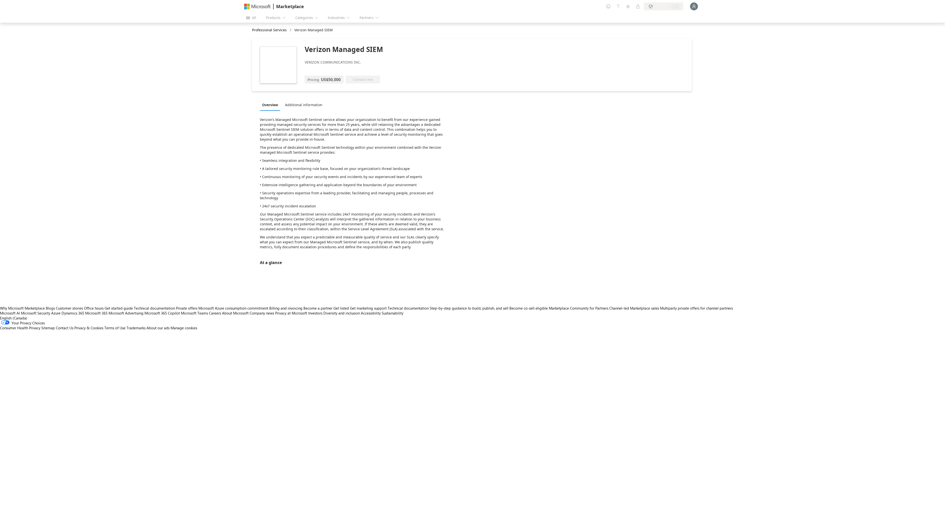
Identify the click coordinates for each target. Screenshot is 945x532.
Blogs (50, 308)
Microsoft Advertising (126, 313)
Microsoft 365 (96, 313)
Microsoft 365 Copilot (162, 313)
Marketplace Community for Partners (578, 308)
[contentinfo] (291, 30)
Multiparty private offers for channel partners (696, 308)
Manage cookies (184, 327)
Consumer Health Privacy (20, 327)
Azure (56, 313)
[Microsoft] (257, 6)
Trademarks (135, 327)
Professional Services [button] (269, 30)
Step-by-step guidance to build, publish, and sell (469, 308)
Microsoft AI (10, 313)
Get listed (341, 308)
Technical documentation (154, 308)
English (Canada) (13, 318)
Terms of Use (115, 327)
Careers (215, 313)
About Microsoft (235, 313)
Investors (315, 313)
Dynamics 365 (73, 313)
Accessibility (371, 313)
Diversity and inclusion (341, 313)
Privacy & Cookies (88, 327)
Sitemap (48, 327)
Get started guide (119, 308)
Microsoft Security (35, 313)
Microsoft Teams (194, 313)
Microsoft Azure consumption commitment (233, 308)
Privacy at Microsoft (291, 313)
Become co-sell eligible (528, 308)
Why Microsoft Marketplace (22, 308)
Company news (262, 313)
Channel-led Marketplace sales (634, 308)
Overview (270, 104)
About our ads (158, 327)
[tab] (271, 104)
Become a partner (317, 308)
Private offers (186, 308)
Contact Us (64, 327)
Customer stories (69, 308)
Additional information (303, 104)
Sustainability (392, 313)
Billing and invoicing (285, 308)
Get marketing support (368, 308)
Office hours (94, 308)
